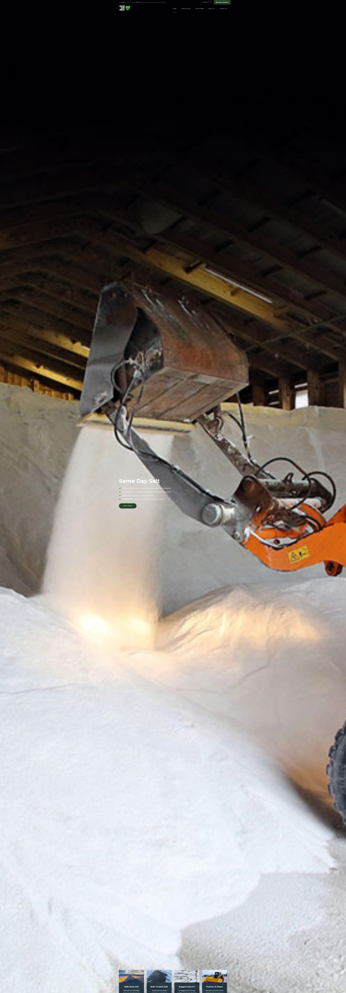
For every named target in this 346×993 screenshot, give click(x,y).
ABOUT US (211, 8)
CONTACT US (223, 8)
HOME (174, 8)
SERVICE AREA (199, 8)
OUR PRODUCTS (186, 8)
